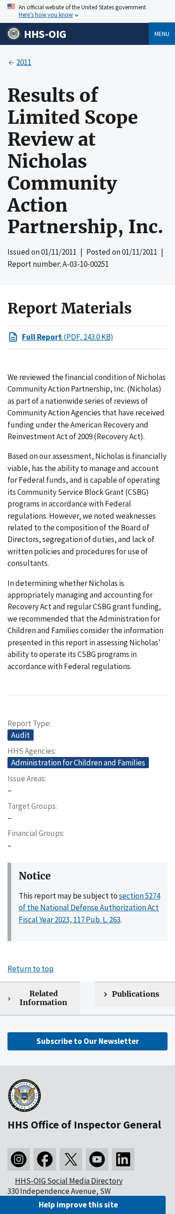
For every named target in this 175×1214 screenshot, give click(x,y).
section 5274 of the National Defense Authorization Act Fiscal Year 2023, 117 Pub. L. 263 (89, 908)
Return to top (30, 969)
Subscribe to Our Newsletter (87, 1041)
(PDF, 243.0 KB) (67, 337)
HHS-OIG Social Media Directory (69, 1181)
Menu (161, 33)
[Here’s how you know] (87, 11)
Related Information (43, 998)
